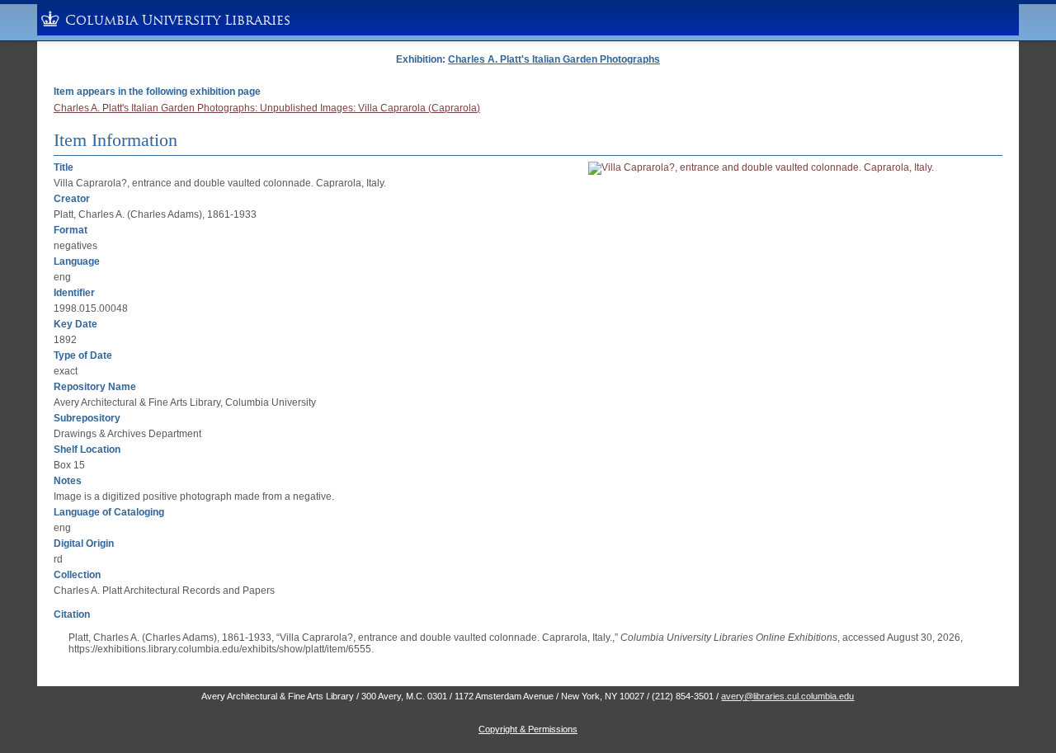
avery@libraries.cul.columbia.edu (787, 696)
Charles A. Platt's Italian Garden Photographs (554, 59)
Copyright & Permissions (528, 729)
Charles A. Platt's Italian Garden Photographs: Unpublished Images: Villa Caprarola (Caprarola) (267, 108)
